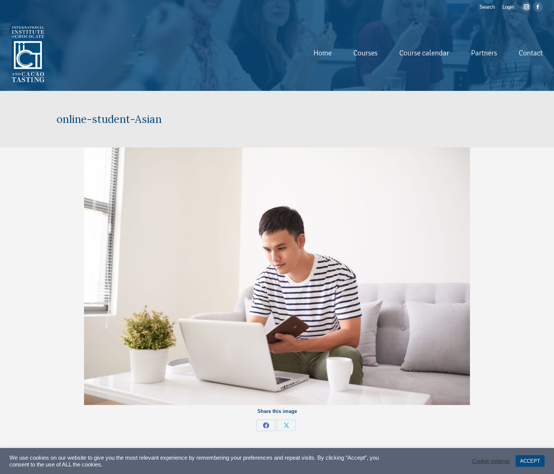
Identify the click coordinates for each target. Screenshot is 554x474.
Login (508, 7)
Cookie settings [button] (491, 461)
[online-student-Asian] (277, 276)
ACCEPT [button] (530, 461)
